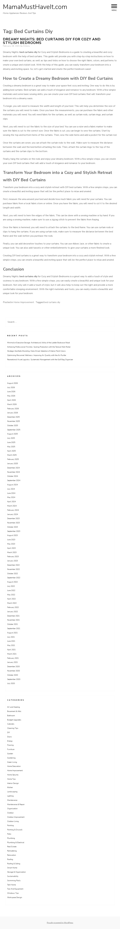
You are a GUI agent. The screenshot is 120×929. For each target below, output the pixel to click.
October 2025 (12, 425)
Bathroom (11, 715)
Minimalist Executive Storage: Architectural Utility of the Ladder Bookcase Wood (38, 342)
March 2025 (12, 455)
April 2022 (11, 599)
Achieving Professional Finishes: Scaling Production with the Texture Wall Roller (39, 347)
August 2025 (12, 434)
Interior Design (13, 783)
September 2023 (13, 531)
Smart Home (12, 868)
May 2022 (11, 595)
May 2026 (11, 396)
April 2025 (11, 451)
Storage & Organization (16, 872)
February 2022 (13, 607)
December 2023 (13, 518)
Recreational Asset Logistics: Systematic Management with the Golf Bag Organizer (40, 359)
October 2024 (12, 476)
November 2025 (13, 421)
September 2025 (13, 430)
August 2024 (12, 485)
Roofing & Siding (13, 863)
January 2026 (12, 413)
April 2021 (11, 649)
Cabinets (10, 724)
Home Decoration (14, 766)
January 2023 (12, 561)
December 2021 (13, 616)
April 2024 (11, 501)
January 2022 (12, 611)
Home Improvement (23, 302)
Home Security (12, 775)
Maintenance (12, 800)
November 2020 (13, 671)
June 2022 (11, 590)
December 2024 (13, 468)
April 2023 (11, 548)
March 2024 (12, 506)
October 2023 (12, 527)
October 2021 (12, 624)
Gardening (11, 758)
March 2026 (12, 404)
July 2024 (11, 489)
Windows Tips (13, 893)
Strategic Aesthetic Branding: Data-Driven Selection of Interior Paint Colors (36, 351)
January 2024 (12, 514)
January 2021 (12, 662)
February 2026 (13, 408)
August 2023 (12, 535)
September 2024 (13, 480)
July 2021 (11, 637)
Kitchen (10, 787)
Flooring (10, 745)
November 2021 (13, 620)
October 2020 (12, 675)
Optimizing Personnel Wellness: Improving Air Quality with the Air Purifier (36, 355)
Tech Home (11, 885)
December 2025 (13, 417)
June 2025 (11, 442)
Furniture (10, 749)
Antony (26, 46)
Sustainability (12, 876)
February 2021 (13, 658)
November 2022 (13, 569)
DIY (8, 732)
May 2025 (11, 446)
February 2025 (13, 459)
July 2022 (11, 586)
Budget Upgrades (14, 720)
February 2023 (13, 556)
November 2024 (13, 472)
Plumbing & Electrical (15, 842)
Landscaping (12, 791)
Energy (10, 741)
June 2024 (11, 493)
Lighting (10, 796)
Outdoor (10, 813)
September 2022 (13, 577)
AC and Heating (13, 707)
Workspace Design (14, 897)
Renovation (11, 855)
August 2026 (12, 383)
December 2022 (13, 565)
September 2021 (13, 628)
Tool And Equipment (15, 889)
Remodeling (12, 851)
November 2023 (13, 523)
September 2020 (13, 679)
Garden (10, 753)
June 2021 (11, 641)
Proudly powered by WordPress (60, 923)
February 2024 (13, 510)
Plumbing (11, 838)
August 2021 (12, 633)
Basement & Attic (14, 711)
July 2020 (11, 683)
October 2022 (12, 573)
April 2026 (11, 400)
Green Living (12, 762)
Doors (9, 737)
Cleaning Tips (12, 728)
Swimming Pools (14, 880)
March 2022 (12, 603)
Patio (9, 834)
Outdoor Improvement (15, 817)
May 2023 (11, 544)
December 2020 (13, 666)
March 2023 (12, 552)
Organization (12, 808)
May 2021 (11, 645)
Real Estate (11, 846)
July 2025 (11, 438)
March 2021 (12, 654)
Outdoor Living (13, 821)
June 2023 (11, 539)
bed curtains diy (52, 302)
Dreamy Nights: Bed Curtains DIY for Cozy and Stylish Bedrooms (52, 41)
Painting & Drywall (14, 830)
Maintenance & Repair (16, 804)
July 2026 (11, 387)
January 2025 (12, 463)
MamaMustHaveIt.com (35, 6)
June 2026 (11, 391)
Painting (10, 825)
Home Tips (11, 779)
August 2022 (12, 582)
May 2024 (11, 497)
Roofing (10, 859)
